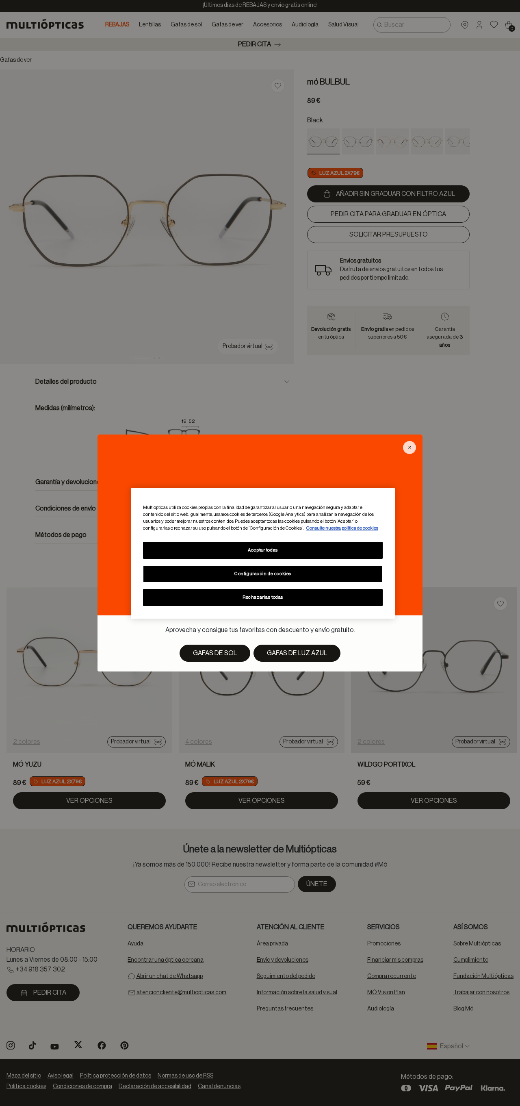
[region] (263, 552)
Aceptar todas (262, 550)
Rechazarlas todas (263, 597)
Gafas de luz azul (297, 653)
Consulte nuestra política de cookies (342, 528)
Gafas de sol (215, 653)
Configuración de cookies (262, 573)
